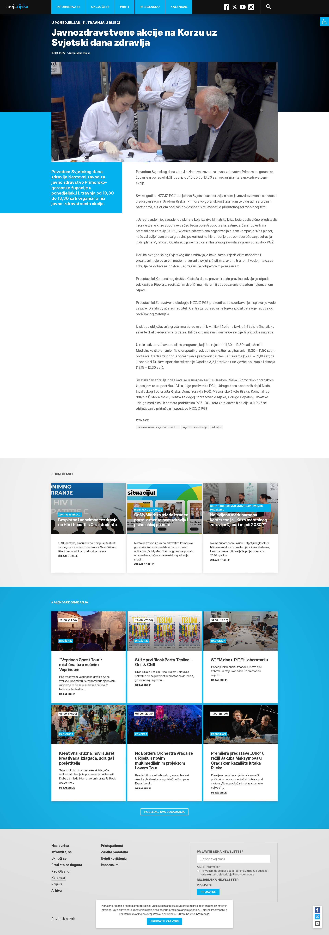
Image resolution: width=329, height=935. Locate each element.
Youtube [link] (243, 7)
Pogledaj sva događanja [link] (164, 812)
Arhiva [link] (56, 891)
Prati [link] (124, 7)
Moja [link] (17, 6)
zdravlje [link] (216, 427)
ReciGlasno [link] (150, 7)
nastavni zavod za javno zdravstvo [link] (158, 427)
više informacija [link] (199, 914)
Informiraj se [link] (69, 7)
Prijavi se (205, 885)
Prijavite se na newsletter (220, 851)
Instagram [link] (251, 7)
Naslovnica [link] (60, 846)
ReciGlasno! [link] (60, 871)
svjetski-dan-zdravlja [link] (195, 427)
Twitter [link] (234, 7)
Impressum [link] (110, 865)
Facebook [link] (226, 7)
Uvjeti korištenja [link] (114, 859)
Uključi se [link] (100, 7)
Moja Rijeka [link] (83, 52)
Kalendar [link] (178, 7)
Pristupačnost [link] (112, 846)
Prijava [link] (56, 884)
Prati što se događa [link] (66, 865)
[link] (324, 21)
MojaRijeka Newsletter (218, 879)
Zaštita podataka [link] (114, 852)
